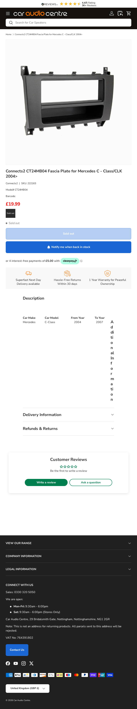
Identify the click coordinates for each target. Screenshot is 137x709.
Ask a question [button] (91, 482)
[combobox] (68, 23)
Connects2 (12, 183)
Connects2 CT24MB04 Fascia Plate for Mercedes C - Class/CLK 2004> (48, 34)
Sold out (68, 234)
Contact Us (17, 650)
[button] (120, 13)
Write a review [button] (46, 482)
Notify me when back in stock (70, 247)
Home (8, 34)
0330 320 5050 (24, 592)
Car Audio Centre (22, 700)
